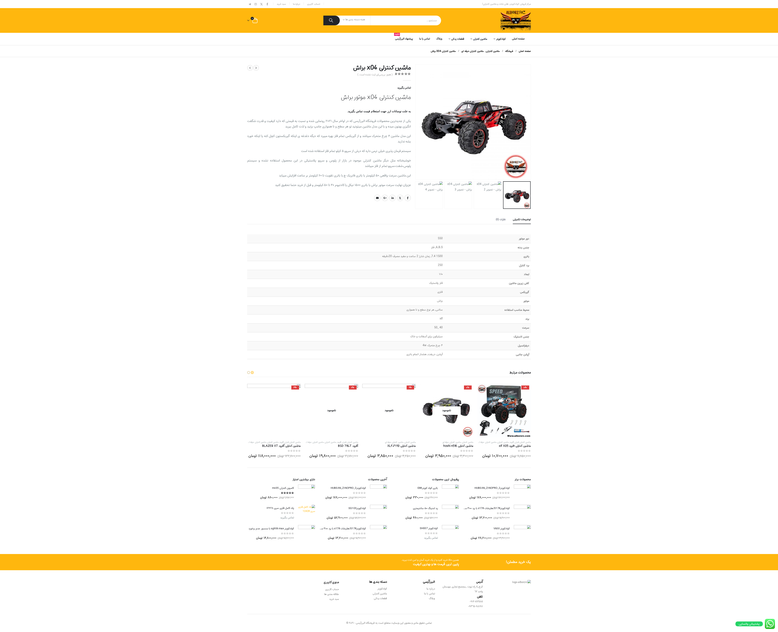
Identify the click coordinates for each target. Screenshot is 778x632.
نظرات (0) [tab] (501, 219)
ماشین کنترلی (480, 39)
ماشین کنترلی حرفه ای (487, 442)
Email (377, 198)
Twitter (400, 198)
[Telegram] (249, 4)
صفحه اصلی (518, 39)
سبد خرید (281, 4)
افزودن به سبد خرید (484, 390)
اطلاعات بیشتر (426, 390)
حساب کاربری (313, 4)
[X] (261, 4)
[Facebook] (267, 4)
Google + (385, 198)
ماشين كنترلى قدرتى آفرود (520, 442)
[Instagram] (255, 4)
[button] (526, 122)
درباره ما (296, 4)
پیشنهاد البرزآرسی (404, 37)
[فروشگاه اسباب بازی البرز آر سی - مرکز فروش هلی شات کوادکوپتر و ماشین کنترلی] (515, 20)
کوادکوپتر (501, 39)
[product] (522, 493)
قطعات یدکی (457, 39)
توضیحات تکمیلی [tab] (522, 219)
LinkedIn (392, 198)
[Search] (331, 20)
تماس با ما (424, 39)
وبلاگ (439, 39)
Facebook (407, 198)
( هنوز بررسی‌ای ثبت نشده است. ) (374, 75)
